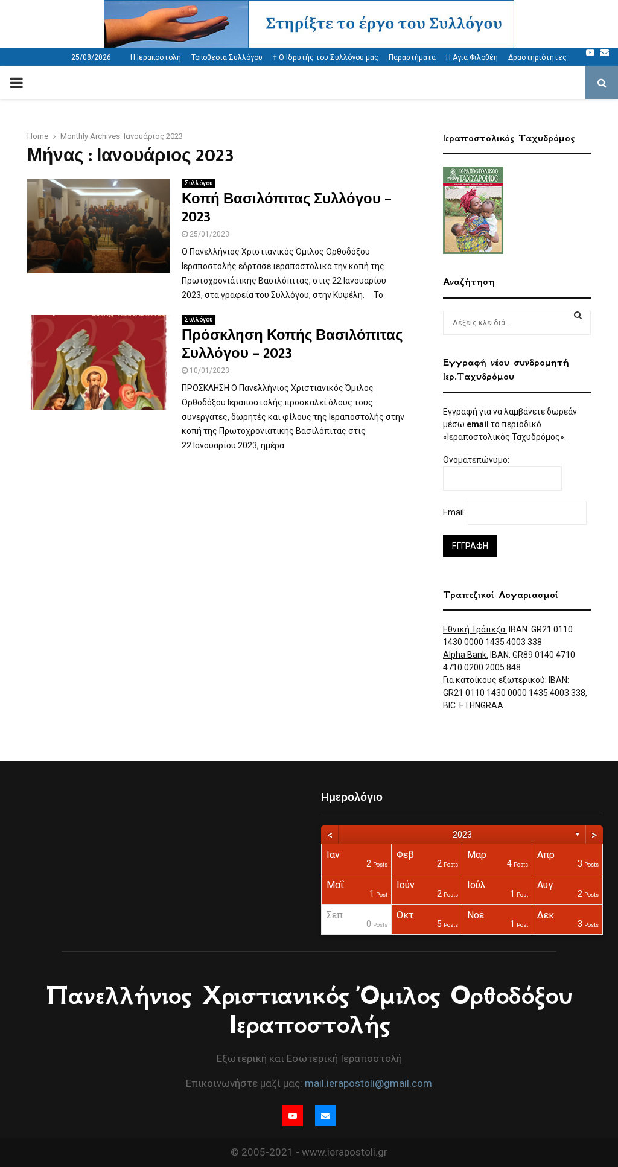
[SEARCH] (578, 315)
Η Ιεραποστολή (155, 57)
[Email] (604, 52)
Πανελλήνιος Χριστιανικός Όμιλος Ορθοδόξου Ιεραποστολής (309, 1010)
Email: (455, 512)
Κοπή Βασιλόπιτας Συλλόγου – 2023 (287, 208)
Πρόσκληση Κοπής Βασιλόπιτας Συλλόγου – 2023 (292, 344)
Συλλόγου (198, 183)
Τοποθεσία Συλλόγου (227, 57)
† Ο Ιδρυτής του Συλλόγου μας (325, 57)
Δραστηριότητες (537, 57)
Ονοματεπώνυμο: (477, 460)
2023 (462, 834)
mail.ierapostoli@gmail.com (368, 1083)
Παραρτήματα (412, 57)
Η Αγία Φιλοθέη (472, 57)
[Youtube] (590, 52)
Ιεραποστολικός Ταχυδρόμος (509, 138)
